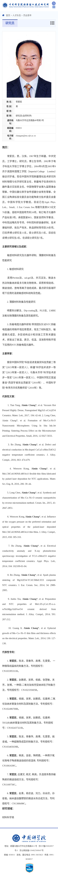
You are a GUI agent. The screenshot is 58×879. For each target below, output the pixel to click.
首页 (8, 15)
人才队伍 (16, 15)
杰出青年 (27, 15)
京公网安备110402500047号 (31, 850)
